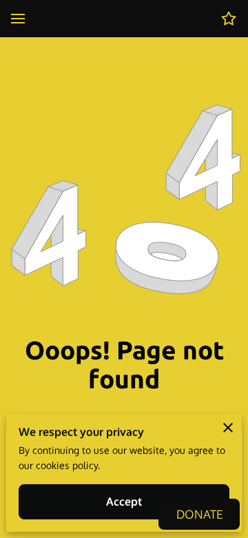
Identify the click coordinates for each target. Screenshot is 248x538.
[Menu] (18, 18)
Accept (124, 501)
